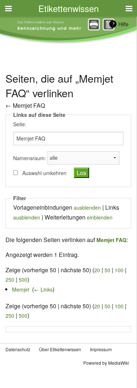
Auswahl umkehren (44, 173)
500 (23, 279)
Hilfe (123, 24)
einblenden (100, 217)
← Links (43, 289)
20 (97, 270)
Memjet (20, 289)
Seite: (19, 124)
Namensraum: (29, 157)
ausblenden (87, 207)
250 (9, 279)
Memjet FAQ (29, 105)
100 (119, 270)
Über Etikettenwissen (60, 349)
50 (107, 270)
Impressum (101, 349)
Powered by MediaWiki (106, 363)
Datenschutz (17, 349)
